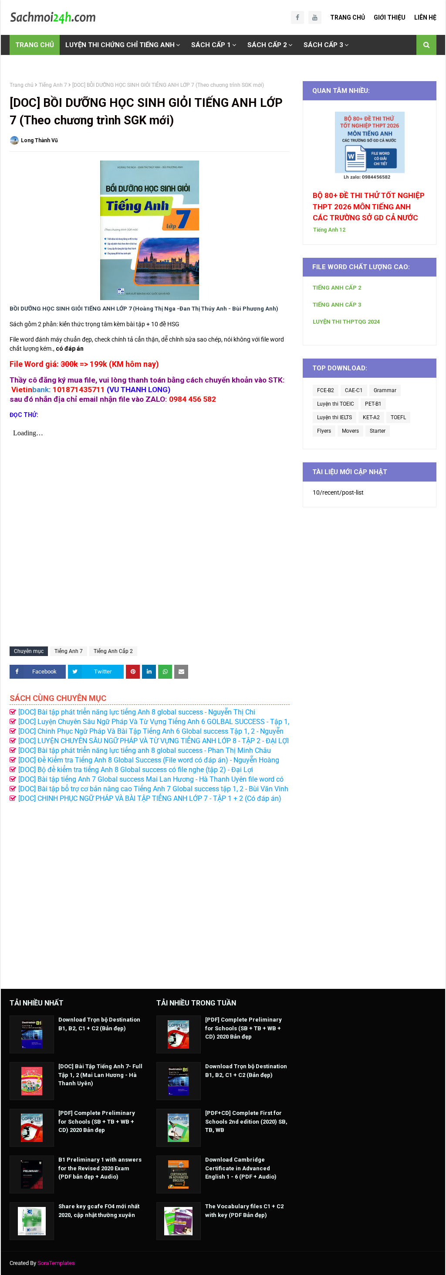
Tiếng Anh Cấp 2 (113, 651)
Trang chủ (22, 85)
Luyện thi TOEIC (335, 404)
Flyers (324, 431)
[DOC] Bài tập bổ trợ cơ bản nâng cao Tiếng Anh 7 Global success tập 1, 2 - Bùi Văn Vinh (153, 789)
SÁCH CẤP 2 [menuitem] (267, 45)
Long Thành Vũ (39, 140)
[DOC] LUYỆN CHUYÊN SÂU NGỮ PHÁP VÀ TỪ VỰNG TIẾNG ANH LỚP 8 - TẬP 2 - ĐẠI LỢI (153, 741)
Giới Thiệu (389, 17)
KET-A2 (371, 417)
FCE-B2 (325, 390)
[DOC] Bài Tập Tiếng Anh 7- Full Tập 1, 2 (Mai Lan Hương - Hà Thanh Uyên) (100, 1075)
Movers (350, 431)
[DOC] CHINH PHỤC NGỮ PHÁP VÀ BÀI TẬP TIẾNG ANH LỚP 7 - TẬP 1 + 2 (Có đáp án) (149, 798)
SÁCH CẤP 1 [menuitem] (211, 45)
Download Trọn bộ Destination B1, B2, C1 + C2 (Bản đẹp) (99, 1024)
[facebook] (297, 17)
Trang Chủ (347, 17)
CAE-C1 (354, 390)
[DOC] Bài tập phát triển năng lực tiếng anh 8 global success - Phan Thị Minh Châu (144, 750)
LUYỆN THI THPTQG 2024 (346, 321)
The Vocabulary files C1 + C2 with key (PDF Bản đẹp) (244, 1210)
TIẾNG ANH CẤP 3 (337, 304)
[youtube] (314, 17)
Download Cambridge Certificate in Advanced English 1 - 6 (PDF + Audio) (241, 1168)
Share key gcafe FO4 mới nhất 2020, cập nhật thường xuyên (98, 1210)
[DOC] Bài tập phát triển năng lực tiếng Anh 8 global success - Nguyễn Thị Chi (136, 712)
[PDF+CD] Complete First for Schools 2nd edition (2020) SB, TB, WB (246, 1121)
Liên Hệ (425, 17)
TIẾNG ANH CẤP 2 (337, 287)
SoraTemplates (56, 1263)
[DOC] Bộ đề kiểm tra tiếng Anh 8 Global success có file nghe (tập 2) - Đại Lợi (135, 770)
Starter (377, 431)
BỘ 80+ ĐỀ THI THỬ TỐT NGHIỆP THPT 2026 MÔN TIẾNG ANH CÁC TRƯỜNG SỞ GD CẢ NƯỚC (369, 206)
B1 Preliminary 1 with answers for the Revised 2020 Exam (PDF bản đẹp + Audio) (100, 1168)
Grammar (385, 390)
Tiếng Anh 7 (53, 85)
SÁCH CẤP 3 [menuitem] (323, 45)
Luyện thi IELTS (334, 417)
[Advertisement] (150, 891)
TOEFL (398, 417)
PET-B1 (373, 404)
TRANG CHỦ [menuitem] (34, 45)
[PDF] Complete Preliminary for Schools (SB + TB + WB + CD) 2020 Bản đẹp (96, 1121)
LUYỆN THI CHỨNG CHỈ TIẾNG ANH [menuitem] (120, 45)
